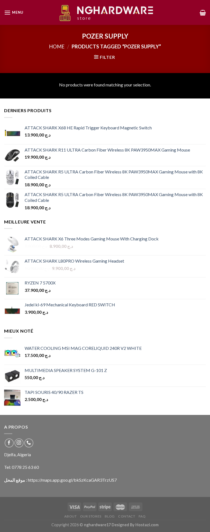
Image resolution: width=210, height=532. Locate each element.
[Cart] (203, 13)
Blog (110, 516)
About (70, 516)
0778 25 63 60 (25, 467)
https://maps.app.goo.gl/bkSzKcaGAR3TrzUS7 (72, 479)
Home (57, 46)
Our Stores (90, 516)
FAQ (142, 516)
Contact (126, 516)
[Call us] (28, 442)
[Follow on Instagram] (19, 442)
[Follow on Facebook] (9, 442)
